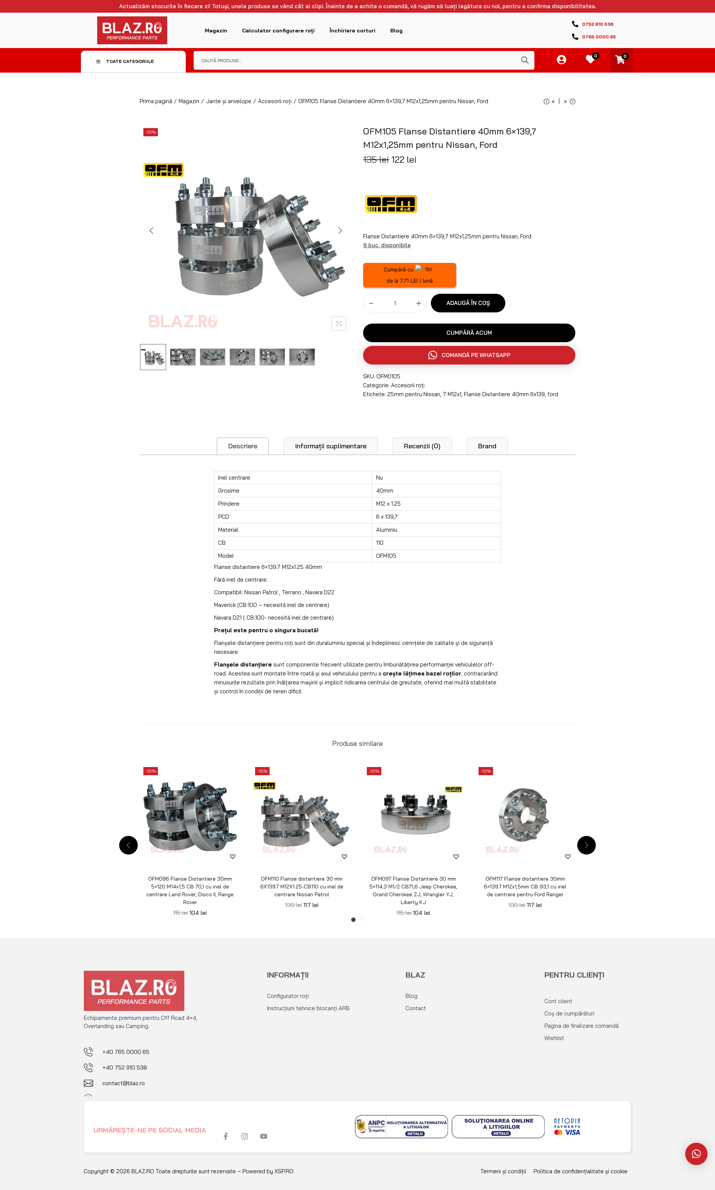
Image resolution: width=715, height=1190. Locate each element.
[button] (696, 1154)
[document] (357, 595)
